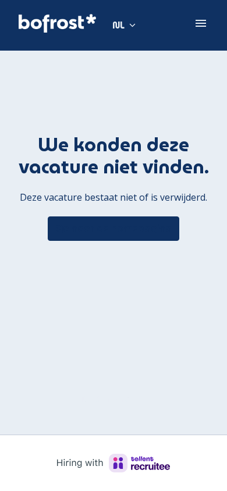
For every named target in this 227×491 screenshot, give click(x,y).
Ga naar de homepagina (113, 228)
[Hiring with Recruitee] (113, 463)
